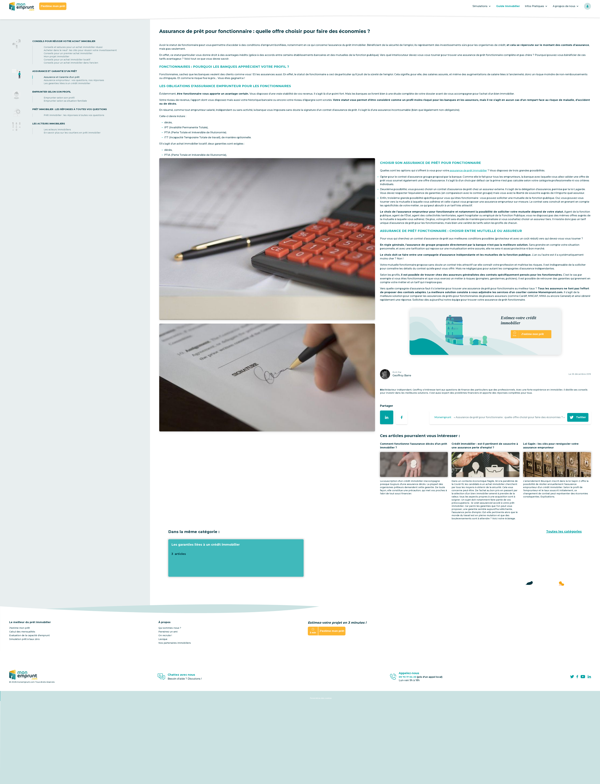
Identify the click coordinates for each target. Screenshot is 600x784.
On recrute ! (165, 635)
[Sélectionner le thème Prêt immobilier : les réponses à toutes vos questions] (16, 112)
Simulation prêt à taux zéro (24, 639)
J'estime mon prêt (52, 6)
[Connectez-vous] (587, 6)
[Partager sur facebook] (402, 417)
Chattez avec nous (181, 674)
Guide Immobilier (508, 6)
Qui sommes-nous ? (169, 628)
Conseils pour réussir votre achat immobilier (63, 41)
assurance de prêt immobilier (468, 170)
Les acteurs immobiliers (48, 123)
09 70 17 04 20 (420, 677)
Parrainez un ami (168, 631)
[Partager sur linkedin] (386, 417)
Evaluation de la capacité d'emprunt (29, 635)
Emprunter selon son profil (51, 91)
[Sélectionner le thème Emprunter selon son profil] (16, 96)
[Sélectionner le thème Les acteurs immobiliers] (16, 128)
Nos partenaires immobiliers (174, 642)
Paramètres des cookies (321, 698)
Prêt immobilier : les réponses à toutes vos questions (69, 109)
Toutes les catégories (564, 531)
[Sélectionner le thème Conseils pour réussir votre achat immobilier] (16, 51)
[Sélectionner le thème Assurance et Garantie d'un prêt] (16, 77)
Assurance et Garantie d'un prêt (54, 71)
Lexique (162, 639)
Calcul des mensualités (22, 631)
